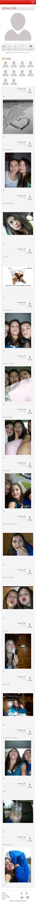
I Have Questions (6, 897)
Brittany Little (22, 89)
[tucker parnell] (22, 64)
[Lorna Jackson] (14, 82)
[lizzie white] (5, 82)
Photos (9, 49)
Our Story (4, 893)
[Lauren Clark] (14, 73)
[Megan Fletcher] (30, 73)
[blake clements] (5, 64)
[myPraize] (5, 2)
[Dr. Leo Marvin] (5, 73)
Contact (3, 899)
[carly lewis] (14, 64)
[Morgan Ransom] (22, 73)
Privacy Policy (5, 895)
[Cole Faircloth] (30, 64)
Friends (7, 58)
